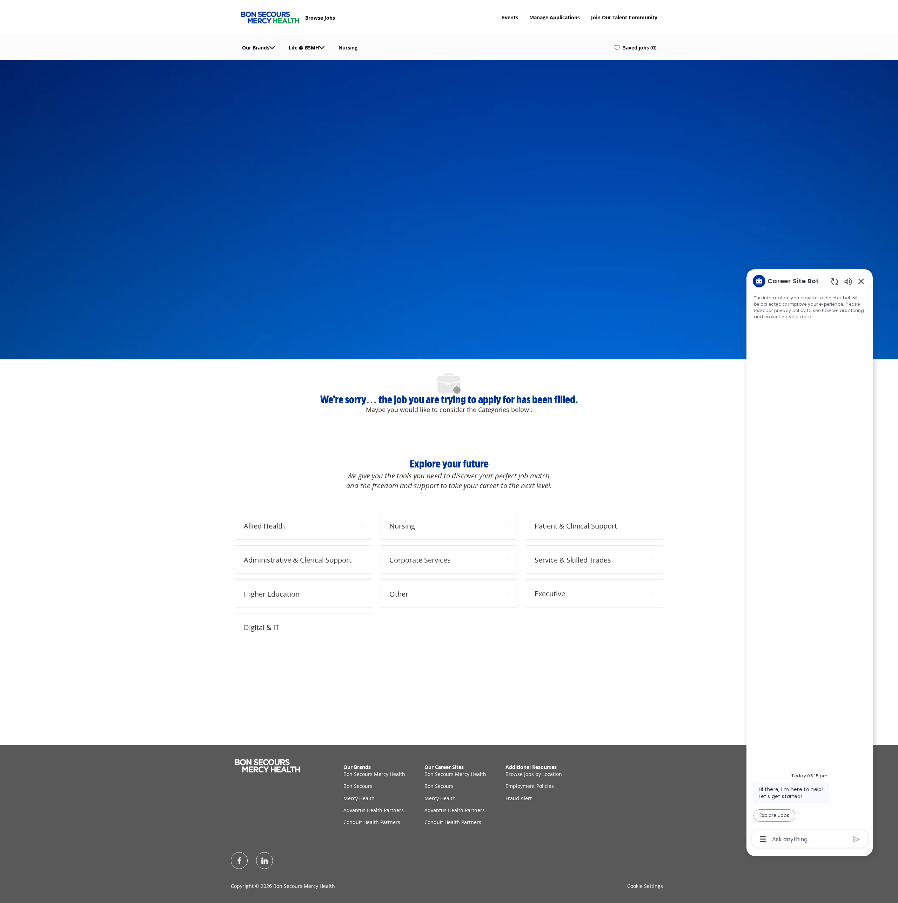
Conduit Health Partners (371, 822)
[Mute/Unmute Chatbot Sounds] (848, 281)
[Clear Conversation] (835, 281)
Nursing (348, 47)
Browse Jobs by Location (533, 774)
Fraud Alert (518, 798)
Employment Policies (529, 786)
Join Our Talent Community (624, 17)
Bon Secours (358, 786)
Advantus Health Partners (373, 810)
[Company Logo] (270, 17)
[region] (809, 559)
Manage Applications (554, 17)
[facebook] (239, 860)
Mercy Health (359, 798)
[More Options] (762, 839)
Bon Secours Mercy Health (374, 774)
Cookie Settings (645, 886)
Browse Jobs (320, 17)
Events (510, 17)
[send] (856, 839)
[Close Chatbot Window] (861, 281)
